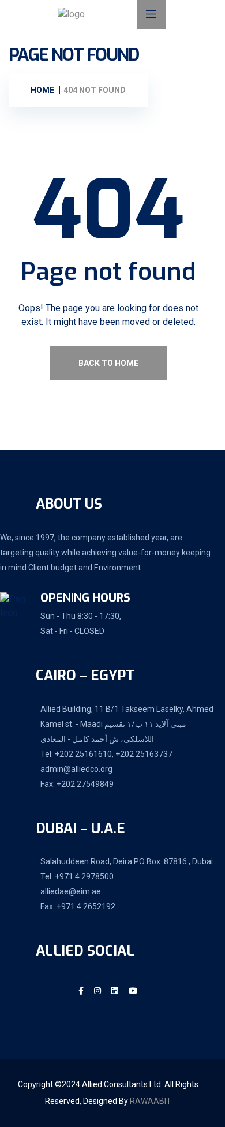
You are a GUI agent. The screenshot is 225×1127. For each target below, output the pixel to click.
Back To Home (108, 363)
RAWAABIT (150, 1101)
